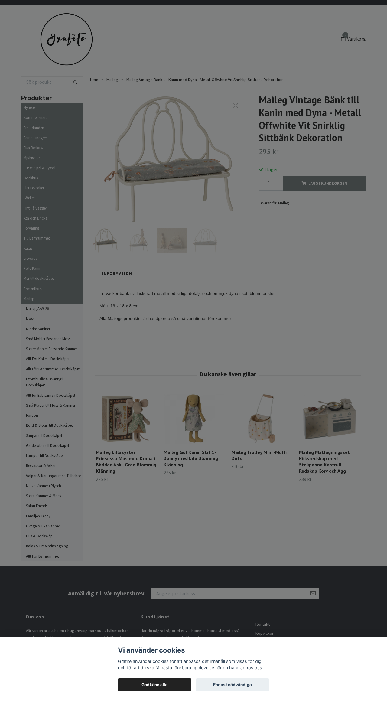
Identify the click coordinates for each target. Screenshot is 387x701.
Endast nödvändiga (232, 684)
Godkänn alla (154, 684)
